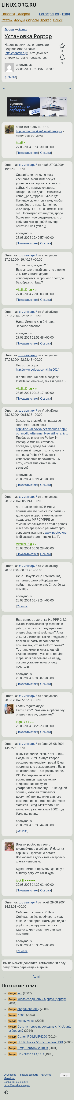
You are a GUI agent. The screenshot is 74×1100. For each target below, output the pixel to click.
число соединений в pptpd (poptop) (41, 999)
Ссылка (10, 77)
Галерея (23, 14)
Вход (66, 14)
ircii (19, 993)
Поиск (57, 20)
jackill (20, 880)
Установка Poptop (28, 36)
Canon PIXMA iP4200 (32, 1036)
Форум (19, 20)
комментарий (27, 164)
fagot (19, 721)
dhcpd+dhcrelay (28, 1009)
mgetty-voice (26, 1020)
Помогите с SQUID (30, 1054)
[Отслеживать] (62, 57)
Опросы (32, 20)
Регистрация (49, 14)
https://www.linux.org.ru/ (17, 1085)
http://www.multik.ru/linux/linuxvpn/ (39, 131)
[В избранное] (62, 46)
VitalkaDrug (24, 289)
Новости (8, 14)
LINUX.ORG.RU (19, 5)
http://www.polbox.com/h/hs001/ (37, 369)
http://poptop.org (16, 53)
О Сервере (10, 1074)
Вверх (65, 1075)
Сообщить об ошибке (16, 1082)
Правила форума (28, 1074)
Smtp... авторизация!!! (32, 1048)
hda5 (19, 142)
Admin (22, 29)
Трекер (45, 20)
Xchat (21, 1014)
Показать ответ (27, 152)
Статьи (7, 20)
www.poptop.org (56, 532)
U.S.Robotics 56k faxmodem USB (40, 1042)
